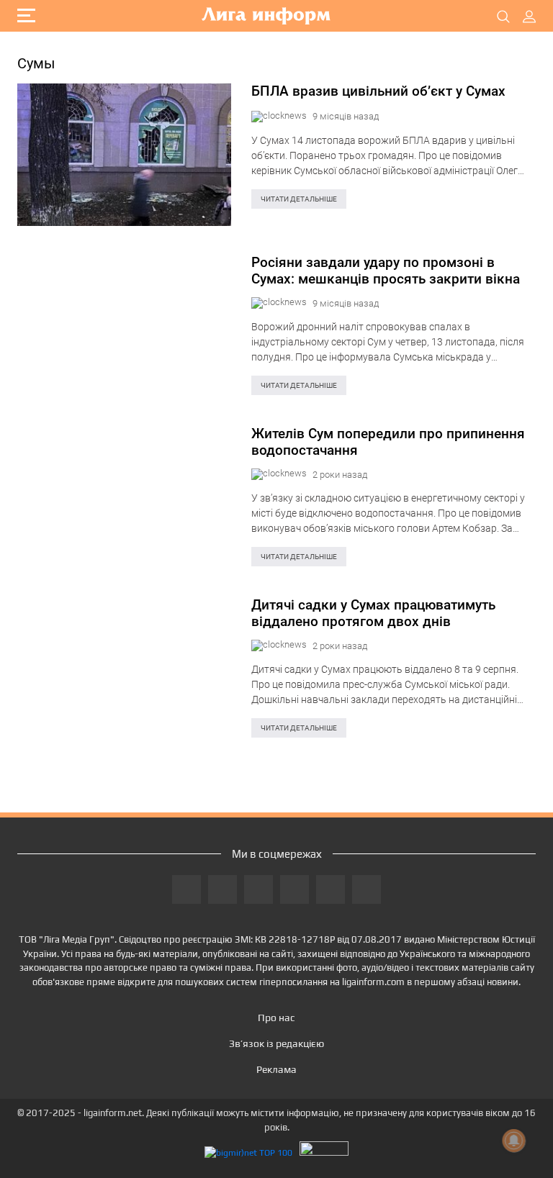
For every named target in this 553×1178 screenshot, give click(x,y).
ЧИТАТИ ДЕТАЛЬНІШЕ (299, 199)
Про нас (276, 1017)
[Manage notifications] (514, 1140)
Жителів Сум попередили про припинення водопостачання (388, 442)
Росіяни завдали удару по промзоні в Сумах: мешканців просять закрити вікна (385, 270)
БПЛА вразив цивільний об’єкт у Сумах (378, 91)
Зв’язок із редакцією (276, 1043)
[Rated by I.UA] (324, 1152)
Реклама (276, 1069)
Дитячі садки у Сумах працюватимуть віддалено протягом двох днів (373, 613)
